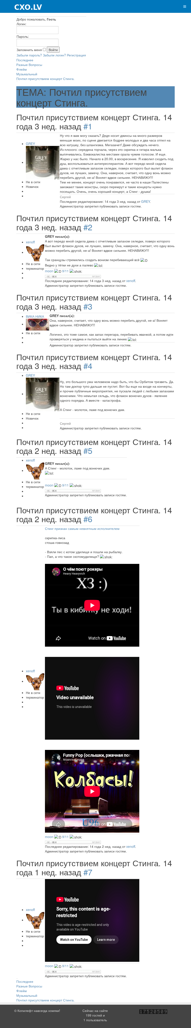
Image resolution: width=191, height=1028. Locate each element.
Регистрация (76, 55)
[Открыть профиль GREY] (42, 162)
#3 (87, 306)
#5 (87, 450)
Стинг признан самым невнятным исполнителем (82, 528)
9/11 (65, 271)
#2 (87, 227)
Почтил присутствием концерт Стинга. (45, 78)
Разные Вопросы (29, 64)
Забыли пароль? (29, 55)
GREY (30, 143)
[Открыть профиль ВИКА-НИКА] (37, 324)
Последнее (24, 60)
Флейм (21, 69)
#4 (87, 365)
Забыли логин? (54, 55)
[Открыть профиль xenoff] (35, 252)
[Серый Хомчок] (21, 6)
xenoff (30, 242)
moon (49, 271)
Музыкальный (26, 74)
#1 (87, 126)
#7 (87, 872)
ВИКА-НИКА (35, 316)
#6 (87, 518)
